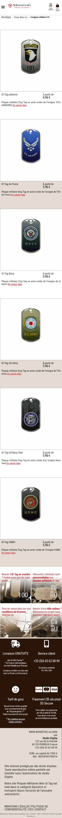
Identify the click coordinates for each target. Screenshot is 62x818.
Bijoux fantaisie (26, 790)
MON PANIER (58, 9)
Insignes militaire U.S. (40, 17)
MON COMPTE (50, 9)
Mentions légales (17, 806)
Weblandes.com (31, 816)
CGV (30, 809)
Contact (40, 809)
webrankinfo (12, 794)
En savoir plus (20, 105)
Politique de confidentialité (26, 808)
